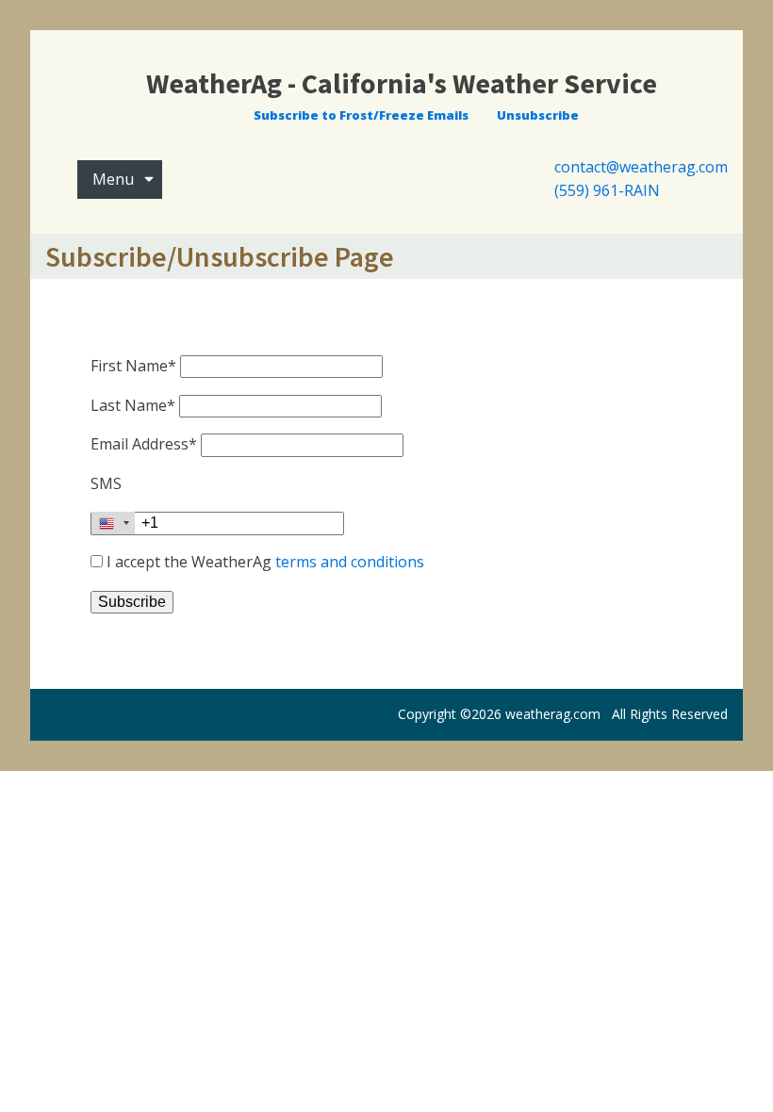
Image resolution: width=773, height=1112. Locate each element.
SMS (106, 483)
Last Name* (132, 405)
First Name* (133, 365)
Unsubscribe (538, 114)
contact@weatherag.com (641, 166)
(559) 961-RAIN (607, 190)
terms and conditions (349, 561)
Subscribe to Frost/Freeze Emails (361, 114)
